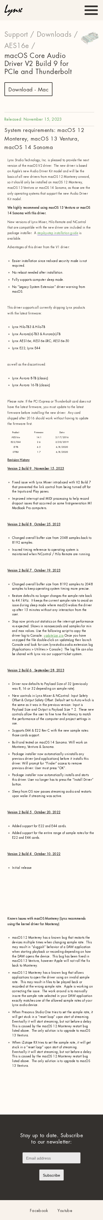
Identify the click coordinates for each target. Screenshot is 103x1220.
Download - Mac (28, 89)
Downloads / (57, 34)
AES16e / (19, 46)
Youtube (64, 1211)
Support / (19, 34)
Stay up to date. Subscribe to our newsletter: (51, 1138)
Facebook (39, 1211)
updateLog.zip (53, 635)
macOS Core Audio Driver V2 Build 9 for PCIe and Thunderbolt (38, 63)
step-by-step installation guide (57, 233)
